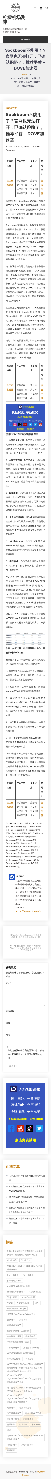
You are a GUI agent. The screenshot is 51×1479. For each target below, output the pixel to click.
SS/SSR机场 (35, 1292)
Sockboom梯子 (28, 853)
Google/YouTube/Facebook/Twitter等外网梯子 (24, 1268)
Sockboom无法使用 (31, 846)
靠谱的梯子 (12, 1444)
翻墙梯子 (23, 1424)
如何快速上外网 (14, 1336)
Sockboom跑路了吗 (29, 863)
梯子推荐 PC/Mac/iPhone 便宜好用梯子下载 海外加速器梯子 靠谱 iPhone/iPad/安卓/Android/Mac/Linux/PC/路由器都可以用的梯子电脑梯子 (24, 1394)
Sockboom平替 (13, 843)
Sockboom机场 (13, 853)
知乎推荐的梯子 (14, 1413)
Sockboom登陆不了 (14, 856)
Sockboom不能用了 (19, 826)
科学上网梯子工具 (33, 1413)
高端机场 (11, 1450)
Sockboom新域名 (13, 846)
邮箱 (8, 1023)
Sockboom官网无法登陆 (25, 836)
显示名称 (10, 1011)
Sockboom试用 (31, 860)
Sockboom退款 (13, 866)
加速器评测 (11, 107)
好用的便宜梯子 (14, 1325)
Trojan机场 (12, 1297)
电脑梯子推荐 (25, 1407)
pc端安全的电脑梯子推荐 (18, 1286)
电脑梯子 (11, 1407)
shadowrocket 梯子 (16, 1292)
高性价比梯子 (27, 1444)
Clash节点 (25, 1260)
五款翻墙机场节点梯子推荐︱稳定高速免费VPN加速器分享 (26, 1188)
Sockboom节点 (16, 860)
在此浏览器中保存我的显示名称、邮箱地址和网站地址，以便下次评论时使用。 (26, 1054)
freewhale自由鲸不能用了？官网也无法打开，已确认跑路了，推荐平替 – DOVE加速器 (25, 948)
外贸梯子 (23, 1319)
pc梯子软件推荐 (14, 1280)
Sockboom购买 (13, 863)
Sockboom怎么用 (29, 843)
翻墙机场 (11, 1424)
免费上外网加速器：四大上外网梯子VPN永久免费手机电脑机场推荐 (27, 1210)
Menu (27, 39)
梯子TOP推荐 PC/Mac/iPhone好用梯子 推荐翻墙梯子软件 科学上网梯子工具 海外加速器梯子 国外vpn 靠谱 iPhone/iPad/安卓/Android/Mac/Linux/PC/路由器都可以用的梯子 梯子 (25, 1373)
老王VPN (36, 1424)
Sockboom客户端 (13, 840)
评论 (8, 983)
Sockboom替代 (13, 850)
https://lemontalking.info (28, 911)
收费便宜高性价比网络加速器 (20, 1353)
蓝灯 (9, 1430)
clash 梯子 (12, 1260)
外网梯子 (11, 1319)
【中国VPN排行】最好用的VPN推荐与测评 (27, 1178)
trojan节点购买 (28, 1297)
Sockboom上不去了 (21, 823)
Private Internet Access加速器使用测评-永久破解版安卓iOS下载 (26, 936)
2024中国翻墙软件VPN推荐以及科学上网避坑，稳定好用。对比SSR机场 (24, 1253)
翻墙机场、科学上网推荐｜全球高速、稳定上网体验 (26, 1220)
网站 (8, 1034)
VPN (37, 1303)
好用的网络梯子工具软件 (18, 1331)
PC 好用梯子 (12, 1275)
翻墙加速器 (28, 1419)
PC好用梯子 (28, 1275)
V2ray (10, 1303)
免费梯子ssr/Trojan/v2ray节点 (21, 1314)
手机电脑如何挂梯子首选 (18, 1342)
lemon (27, 146)
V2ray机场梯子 (24, 1303)
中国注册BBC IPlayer (16, 1308)
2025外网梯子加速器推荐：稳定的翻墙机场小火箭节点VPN (26, 1199)
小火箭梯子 (30, 1336)
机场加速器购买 (14, 1358)
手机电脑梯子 (13, 1347)
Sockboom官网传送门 (21, 833)
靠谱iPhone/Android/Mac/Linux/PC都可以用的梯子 (25, 1437)
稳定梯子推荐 (13, 1419)
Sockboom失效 (18, 830)
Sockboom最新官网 (29, 850)
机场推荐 (29, 1358)
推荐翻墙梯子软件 (31, 1347)
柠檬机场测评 (14, 19)
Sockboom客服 (30, 840)
